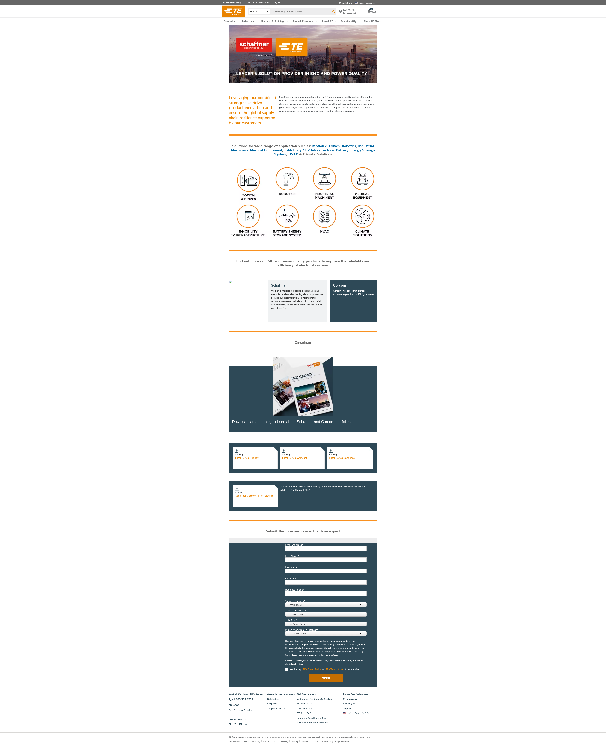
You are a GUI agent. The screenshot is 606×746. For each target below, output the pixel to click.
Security (294, 741)
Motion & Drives (326, 146)
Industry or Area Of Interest (301, 630)
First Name (292, 556)
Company (291, 578)
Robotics (349, 146)
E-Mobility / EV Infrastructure (309, 150)
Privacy (246, 741)
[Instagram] (247, 724)
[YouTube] (242, 724)
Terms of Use (234, 741)
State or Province (295, 610)
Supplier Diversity (276, 708)
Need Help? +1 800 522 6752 (257, 2)
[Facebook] (231, 724)
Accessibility (283, 741)
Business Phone (294, 590)
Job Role (291, 620)
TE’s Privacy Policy (311, 669)
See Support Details (240, 710)
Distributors (273, 699)
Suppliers (272, 703)
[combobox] (326, 604)
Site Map (305, 741)
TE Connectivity (233, 11)
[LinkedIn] (236, 724)
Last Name (292, 567)
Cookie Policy (269, 741)
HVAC (293, 154)
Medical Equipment (266, 150)
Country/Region (295, 601)
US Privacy (256, 741)
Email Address (294, 545)
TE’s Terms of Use (334, 669)
